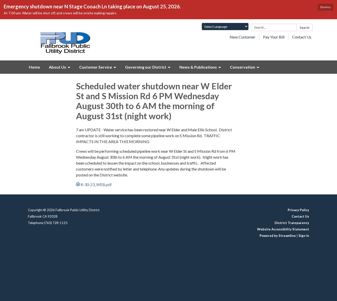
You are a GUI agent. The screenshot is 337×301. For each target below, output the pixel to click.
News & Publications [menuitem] (198, 67)
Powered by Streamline (278, 236)
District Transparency (292, 223)
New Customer (242, 37)
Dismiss (325, 7)
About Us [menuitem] (57, 67)
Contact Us (301, 37)
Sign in (304, 236)
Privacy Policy (298, 210)
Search (304, 28)
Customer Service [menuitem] (95, 67)
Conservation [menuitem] (242, 67)
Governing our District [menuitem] (145, 67)
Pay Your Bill (273, 37)
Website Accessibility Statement (283, 229)
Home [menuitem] (34, 67)
